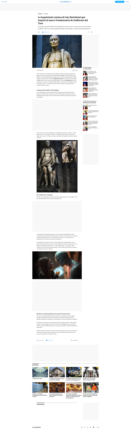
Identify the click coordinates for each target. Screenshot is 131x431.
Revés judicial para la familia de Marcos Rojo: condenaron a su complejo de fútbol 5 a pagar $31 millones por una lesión (93, 78)
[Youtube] (93, 427)
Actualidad (45, 13)
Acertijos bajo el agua (37, 378)
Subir (98, 427)
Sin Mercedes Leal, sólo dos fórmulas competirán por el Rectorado (93, 111)
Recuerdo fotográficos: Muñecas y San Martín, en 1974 (93, 127)
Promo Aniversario (120, 1)
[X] (84, 427)
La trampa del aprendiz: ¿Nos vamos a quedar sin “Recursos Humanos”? (56, 395)
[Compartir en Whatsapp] (45, 32)
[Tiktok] (90, 427)
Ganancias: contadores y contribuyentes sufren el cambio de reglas (39, 395)
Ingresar (127, 1)
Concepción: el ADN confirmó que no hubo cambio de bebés (92, 72)
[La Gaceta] (65, 2)
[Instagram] (81, 427)
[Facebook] (87, 427)
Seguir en (73, 70)
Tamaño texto (41, 340)
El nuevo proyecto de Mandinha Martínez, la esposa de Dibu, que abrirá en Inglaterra (90, 395)
